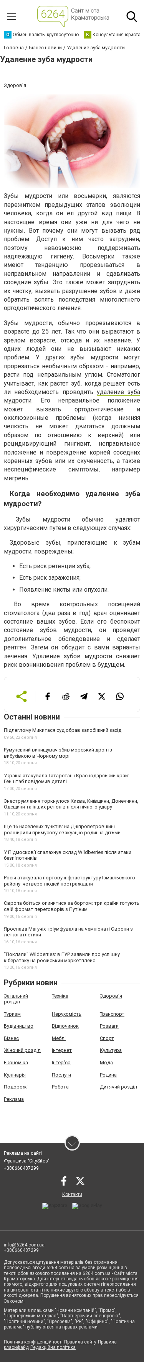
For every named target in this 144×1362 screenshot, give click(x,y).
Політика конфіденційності (33, 1342)
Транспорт (112, 1014)
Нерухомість (66, 1014)
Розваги (109, 1026)
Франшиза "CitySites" (27, 1161)
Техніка (60, 996)
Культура (111, 1050)
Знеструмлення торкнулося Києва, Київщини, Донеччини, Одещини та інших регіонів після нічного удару (71, 804)
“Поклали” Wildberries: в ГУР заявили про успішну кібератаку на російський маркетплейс (62, 957)
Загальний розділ (16, 999)
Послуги (61, 1075)
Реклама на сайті (23, 1153)
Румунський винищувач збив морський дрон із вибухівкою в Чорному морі (58, 753)
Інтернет (62, 1050)
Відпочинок (65, 1026)
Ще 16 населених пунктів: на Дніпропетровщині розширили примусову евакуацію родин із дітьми (62, 829)
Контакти (72, 1194)
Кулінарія (15, 1075)
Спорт (107, 1038)
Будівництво (18, 1026)
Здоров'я (111, 996)
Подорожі (16, 1087)
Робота (60, 1087)
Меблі (59, 1038)
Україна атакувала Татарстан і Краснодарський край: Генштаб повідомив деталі (66, 779)
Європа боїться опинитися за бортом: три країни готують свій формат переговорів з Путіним (71, 906)
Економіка (16, 1062)
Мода (106, 1062)
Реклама (14, 1099)
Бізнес (11, 1038)
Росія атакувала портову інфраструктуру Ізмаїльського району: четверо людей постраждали (69, 881)
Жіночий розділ (22, 1050)
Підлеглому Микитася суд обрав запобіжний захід (62, 730)
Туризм (12, 1014)
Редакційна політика (53, 1347)
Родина (108, 1075)
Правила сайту (80, 1342)
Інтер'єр (61, 1062)
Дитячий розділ (118, 1087)
